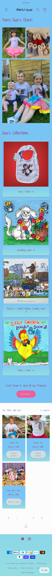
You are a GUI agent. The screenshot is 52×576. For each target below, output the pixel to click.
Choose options (14, 454)
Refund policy (41, 563)
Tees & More (24, 191)
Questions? (26, 394)
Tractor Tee (13, 443)
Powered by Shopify (26, 563)
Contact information (27, 572)
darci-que (15, 563)
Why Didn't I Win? (14, 490)
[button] (6, 9)
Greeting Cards (24, 250)
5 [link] (26, 525)
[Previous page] (8, 518)
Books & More (24, 370)
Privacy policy (12, 568)
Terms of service (26, 568)
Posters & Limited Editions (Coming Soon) (26, 309)
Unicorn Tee (38, 443)
